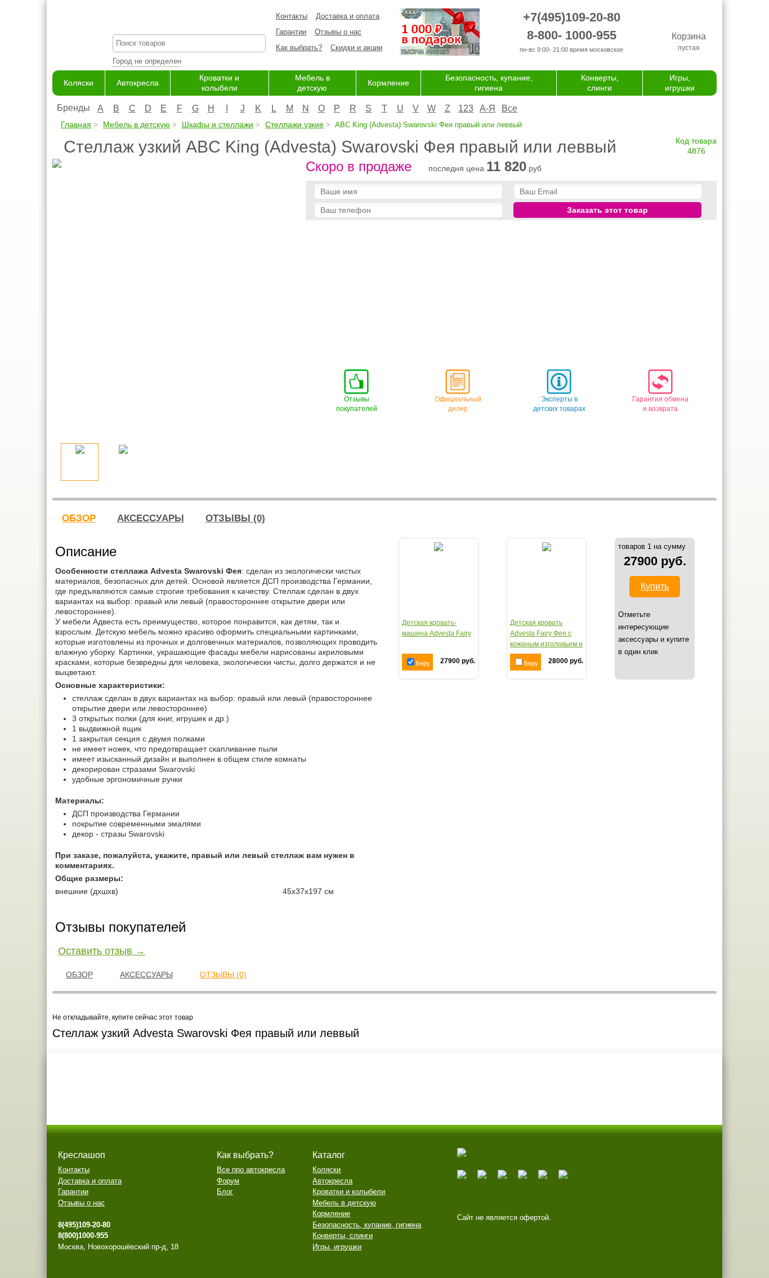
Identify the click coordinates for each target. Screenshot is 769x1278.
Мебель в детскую (136, 124)
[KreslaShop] (68, 34)
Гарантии (291, 32)
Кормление (388, 82)
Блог (225, 1191)
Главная (76, 124)
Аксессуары (150, 518)
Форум (228, 1181)
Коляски (78, 82)
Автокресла (138, 82)
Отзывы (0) (235, 518)
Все (509, 108)
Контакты (291, 16)
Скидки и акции (356, 47)
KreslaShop (189, 20)
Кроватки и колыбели (348, 1191)
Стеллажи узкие (294, 124)
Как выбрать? (299, 47)
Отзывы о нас (338, 32)
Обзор (79, 518)
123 (465, 108)
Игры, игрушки (336, 1247)
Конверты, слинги (342, 1235)
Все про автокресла (251, 1169)
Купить (655, 586)
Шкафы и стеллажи (217, 124)
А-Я (487, 108)
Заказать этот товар (607, 210)
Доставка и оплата (347, 16)
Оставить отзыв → (101, 951)
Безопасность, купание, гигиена (366, 1225)
